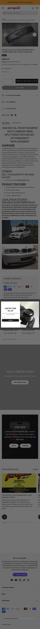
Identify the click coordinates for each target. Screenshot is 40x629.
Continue (10, 320)
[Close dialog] (38, 303)
